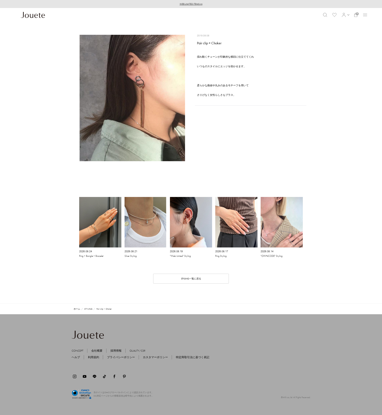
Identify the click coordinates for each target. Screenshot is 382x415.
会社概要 (96, 350)
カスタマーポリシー (155, 357)
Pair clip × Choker (104, 308)
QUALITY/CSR (137, 350)
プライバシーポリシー (121, 357)
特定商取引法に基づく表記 (192, 357)
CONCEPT (77, 350)
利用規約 (93, 357)
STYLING (88, 308)
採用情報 (116, 350)
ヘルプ (76, 357)
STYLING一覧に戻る (191, 278)
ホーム (77, 308)
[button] (345, 15)
